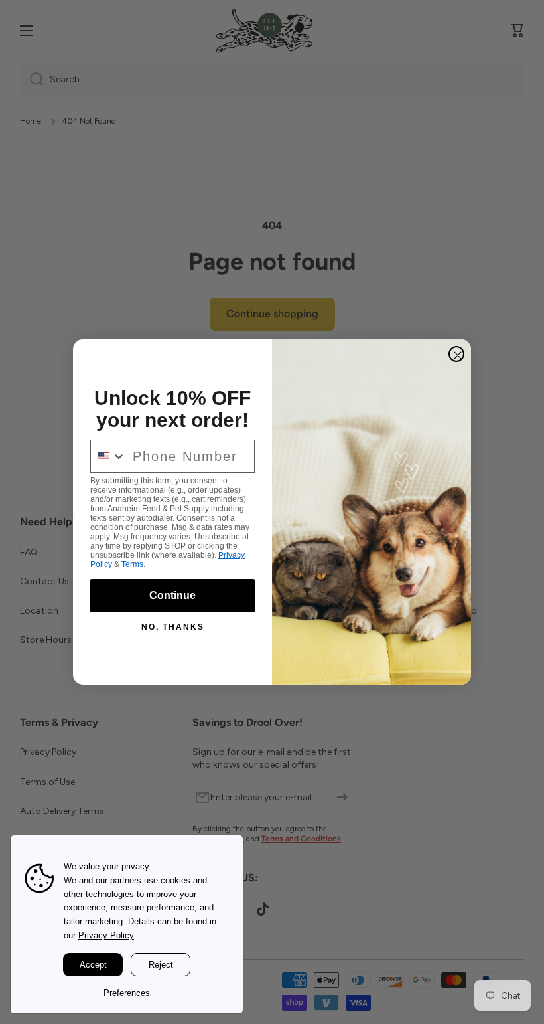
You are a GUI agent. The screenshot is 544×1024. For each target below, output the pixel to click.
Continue (172, 595)
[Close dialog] (456, 354)
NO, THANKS (172, 627)
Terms (132, 564)
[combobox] (108, 456)
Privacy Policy (106, 935)
